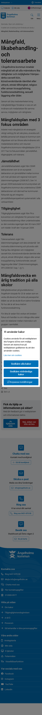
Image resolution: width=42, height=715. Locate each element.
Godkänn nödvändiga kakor (21, 373)
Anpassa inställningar (21, 381)
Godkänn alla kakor (21, 363)
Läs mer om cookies (13, 355)
